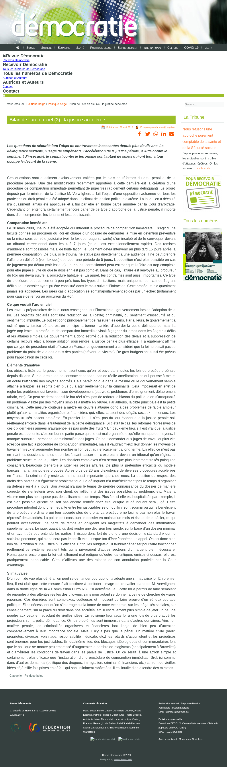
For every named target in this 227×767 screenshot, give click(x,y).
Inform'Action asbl (123, 759)
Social (30, 47)
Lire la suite (203, 168)
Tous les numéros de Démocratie (24, 69)
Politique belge (101, 47)
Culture (172, 47)
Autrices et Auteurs (15, 77)
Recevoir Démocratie (16, 60)
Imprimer (171, 127)
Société (46, 47)
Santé (80, 47)
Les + (208, 47)
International (152, 47)
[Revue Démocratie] (73, 22)
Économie (64, 47)
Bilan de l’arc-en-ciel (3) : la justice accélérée (57, 119)
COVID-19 (191, 47)
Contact (8, 86)
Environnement (127, 47)
